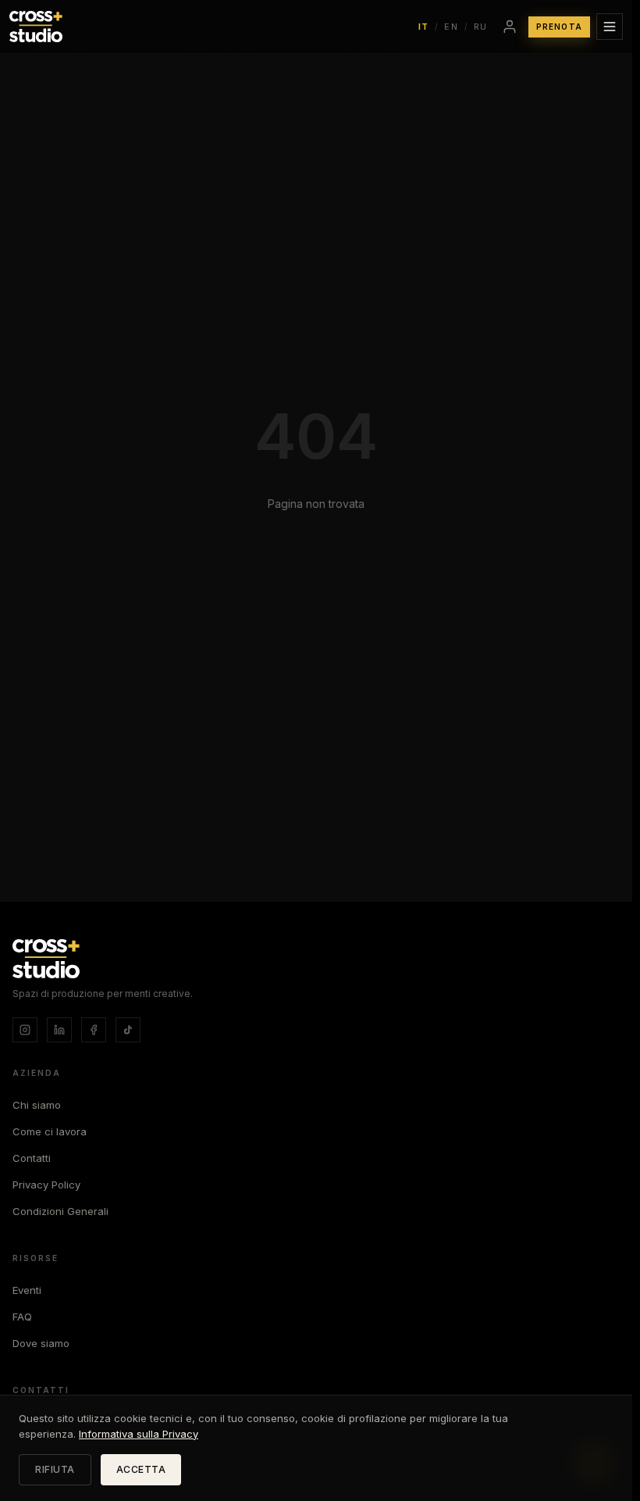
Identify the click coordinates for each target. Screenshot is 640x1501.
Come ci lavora (49, 1131)
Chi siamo (36, 1105)
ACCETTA (141, 1469)
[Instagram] (24, 1029)
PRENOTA (559, 26)
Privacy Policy (46, 1184)
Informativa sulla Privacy (138, 1434)
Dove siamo (40, 1343)
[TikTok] (128, 1029)
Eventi (26, 1290)
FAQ (22, 1316)
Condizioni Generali (60, 1211)
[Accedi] (509, 26)
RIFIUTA (55, 1469)
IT (423, 26)
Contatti (31, 1158)
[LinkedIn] (59, 1029)
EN (451, 26)
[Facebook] (93, 1029)
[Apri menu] (609, 26)
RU (481, 26)
